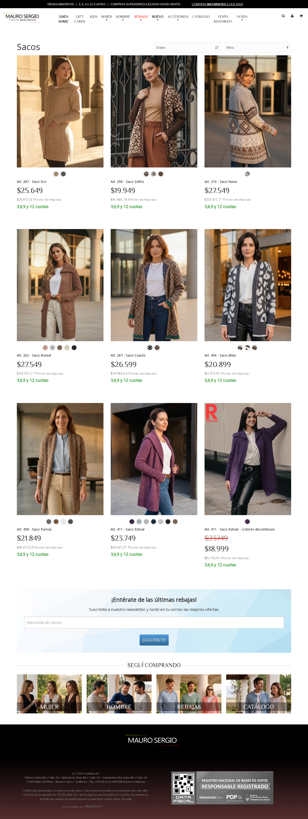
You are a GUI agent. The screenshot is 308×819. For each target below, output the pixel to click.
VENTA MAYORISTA (223, 19)
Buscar (284, 17)
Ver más (126, 798)
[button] (159, 19)
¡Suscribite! (154, 640)
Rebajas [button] (141, 16)
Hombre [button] (123, 16)
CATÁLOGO (201, 16)
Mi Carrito (301, 17)
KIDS (93, 16)
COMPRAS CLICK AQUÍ (217, 4)
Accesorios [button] (177, 16)
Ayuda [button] (242, 16)
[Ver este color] (56, 174)
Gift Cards (79, 19)
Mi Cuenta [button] (293, 17)
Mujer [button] (107, 16)
